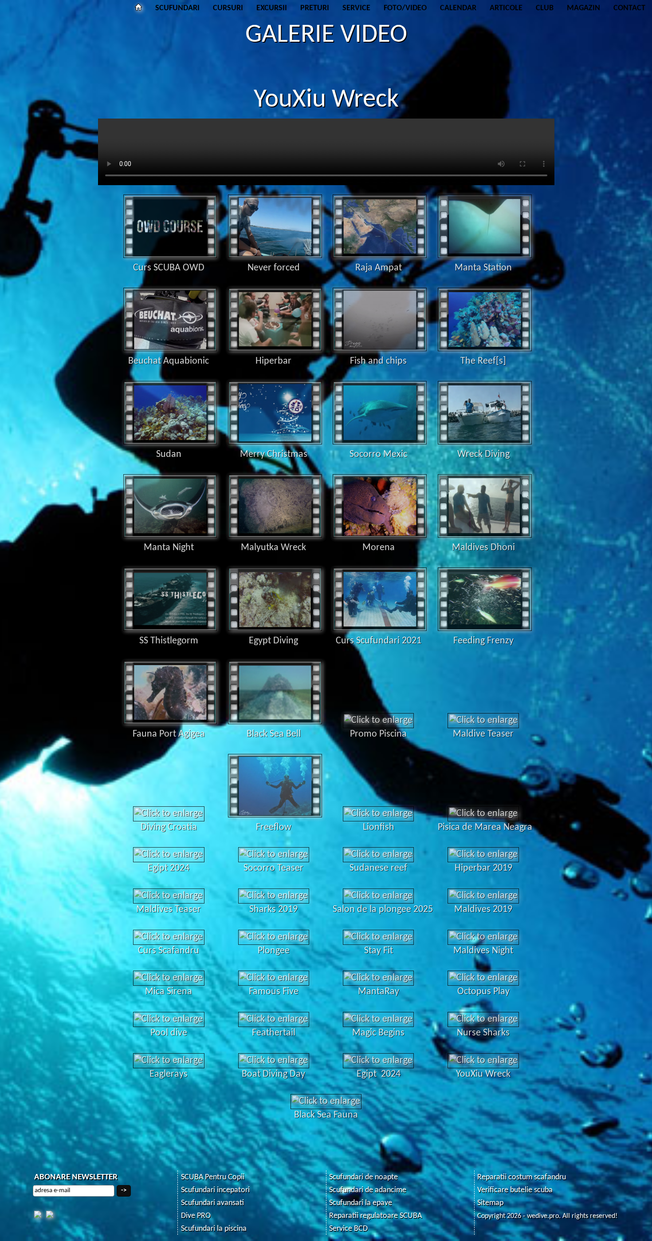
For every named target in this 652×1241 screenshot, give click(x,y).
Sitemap (490, 1203)
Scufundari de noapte (363, 1177)
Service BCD (348, 1229)
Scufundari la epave (360, 1203)
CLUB (545, 8)
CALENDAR (458, 8)
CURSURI (228, 8)
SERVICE (356, 8)
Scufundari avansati (212, 1203)
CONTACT (629, 8)
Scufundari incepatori (215, 1190)
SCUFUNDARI (177, 8)
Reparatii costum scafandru (521, 1177)
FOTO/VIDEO (405, 8)
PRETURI (314, 8)
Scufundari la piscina (214, 1229)
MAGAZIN (583, 8)
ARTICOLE (506, 8)
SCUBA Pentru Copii (212, 1177)
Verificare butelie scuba (515, 1190)
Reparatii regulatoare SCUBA (375, 1216)
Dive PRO (196, 1216)
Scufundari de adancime (367, 1190)
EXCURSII (271, 8)
